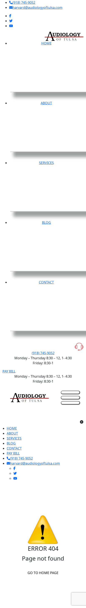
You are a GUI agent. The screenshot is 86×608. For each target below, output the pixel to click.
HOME (12, 428)
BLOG (11, 443)
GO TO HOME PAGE (43, 573)
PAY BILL (9, 371)
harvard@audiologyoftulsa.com (37, 7)
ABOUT (12, 433)
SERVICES (14, 438)
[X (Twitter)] (11, 21)
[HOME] (29, 397)
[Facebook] (10, 16)
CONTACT (14, 448)
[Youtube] (11, 26)
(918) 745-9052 (24, 2)
